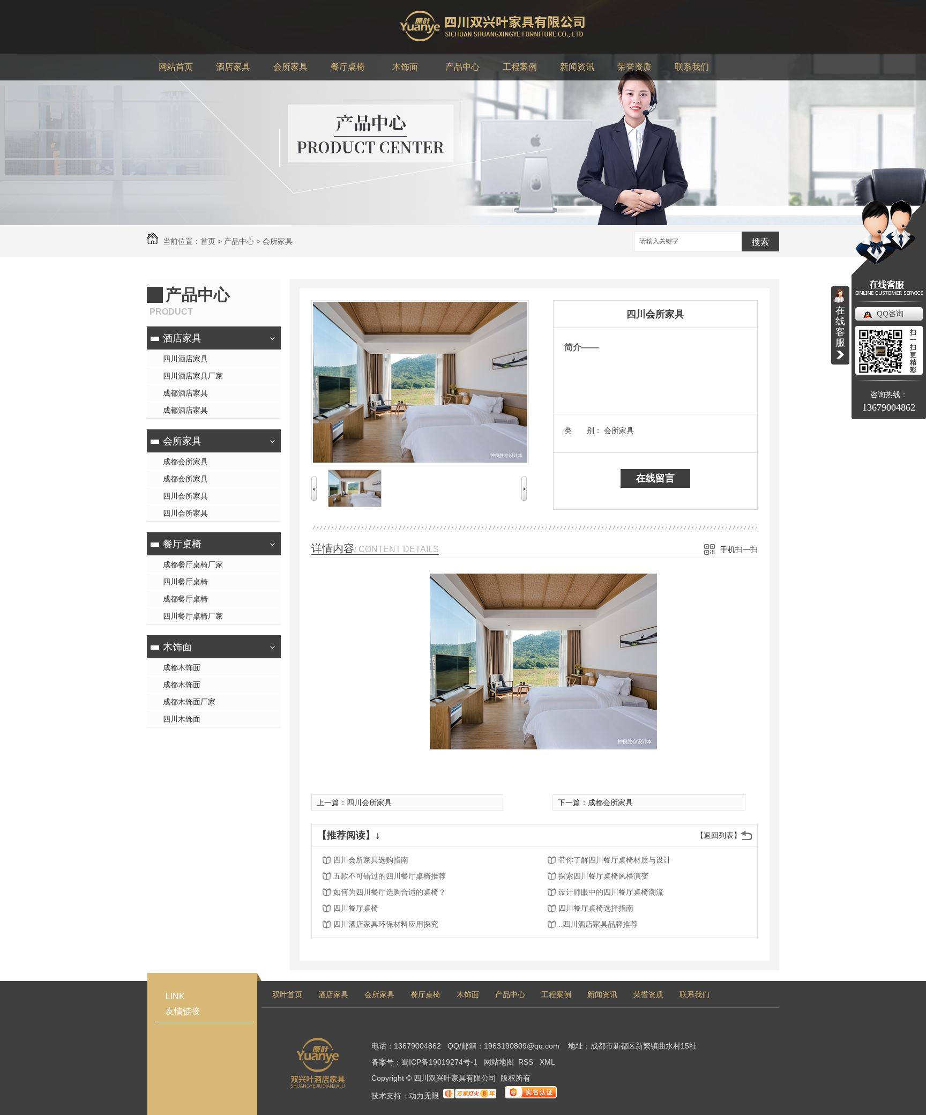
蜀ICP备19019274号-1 (439, 1062)
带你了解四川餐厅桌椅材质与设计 (614, 860)
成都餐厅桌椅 (185, 598)
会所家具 (278, 241)
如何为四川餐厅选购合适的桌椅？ (389, 892)
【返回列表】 (718, 835)
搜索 (760, 242)
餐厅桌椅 (182, 544)
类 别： (583, 430)
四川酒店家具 (185, 358)
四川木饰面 (181, 719)
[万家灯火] (469, 1095)
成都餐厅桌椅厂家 (193, 564)
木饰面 (177, 647)
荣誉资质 (648, 994)
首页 (207, 241)
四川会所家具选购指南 (370, 860)
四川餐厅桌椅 (185, 581)
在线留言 (655, 478)
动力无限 (424, 1095)
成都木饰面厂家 (189, 701)
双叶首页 (287, 994)
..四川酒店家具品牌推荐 (598, 924)
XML (547, 1062)
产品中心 (239, 241)
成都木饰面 (181, 667)
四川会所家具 (185, 496)
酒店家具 (182, 338)
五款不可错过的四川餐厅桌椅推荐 (389, 876)
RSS (526, 1062)
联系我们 (694, 994)
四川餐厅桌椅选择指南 (595, 908)
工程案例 (556, 994)
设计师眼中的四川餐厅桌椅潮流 (610, 892)
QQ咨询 (890, 313)
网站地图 (499, 1062)
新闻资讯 (602, 994)
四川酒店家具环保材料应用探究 (385, 924)
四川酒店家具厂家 (193, 375)
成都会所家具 (185, 461)
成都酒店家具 (185, 393)
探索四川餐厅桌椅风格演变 (603, 876)
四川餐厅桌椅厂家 (193, 616)
